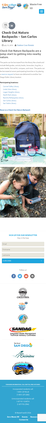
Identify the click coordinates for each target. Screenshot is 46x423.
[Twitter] (20, 276)
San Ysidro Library (9, 103)
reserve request (7, 74)
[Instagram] (32, 276)
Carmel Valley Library (11, 86)
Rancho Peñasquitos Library (13, 98)
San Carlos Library (9, 100)
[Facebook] (13, 276)
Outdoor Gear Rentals (25, 45)
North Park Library (10, 95)
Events (25, 417)
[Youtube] (26, 276)
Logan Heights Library (11, 92)
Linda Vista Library (10, 89)
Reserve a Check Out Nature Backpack (15, 110)
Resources (34, 417)
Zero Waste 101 (13, 417)
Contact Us (23, 420)
